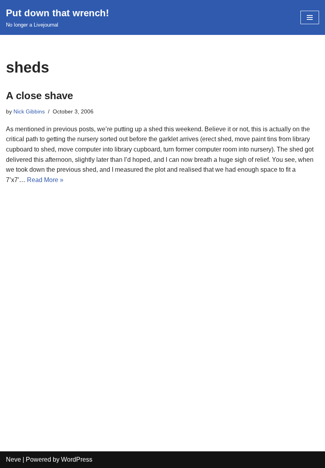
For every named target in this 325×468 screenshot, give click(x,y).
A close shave (39, 96)
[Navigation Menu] (309, 17)
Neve (13, 459)
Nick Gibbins (29, 111)
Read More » (45, 179)
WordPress (76, 459)
